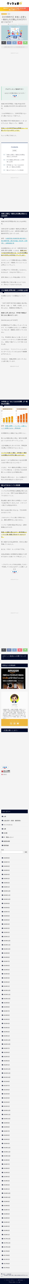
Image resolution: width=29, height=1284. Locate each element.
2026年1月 (6, 887)
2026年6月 (6, 866)
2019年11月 (6, 1152)
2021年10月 (6, 1077)
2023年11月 (6, 994)
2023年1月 (6, 1036)
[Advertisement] (14, 69)
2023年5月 (6, 1019)
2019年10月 (6, 1156)
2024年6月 (6, 965)
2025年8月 (6, 907)
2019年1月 (6, 1189)
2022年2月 (6, 1060)
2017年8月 (6, 1255)
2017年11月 (6, 1243)
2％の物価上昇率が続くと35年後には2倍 (15, 160)
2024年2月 (6, 982)
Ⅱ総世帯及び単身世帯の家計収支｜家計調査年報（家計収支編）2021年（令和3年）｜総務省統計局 (14, 241)
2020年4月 (6, 1143)
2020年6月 (6, 1135)
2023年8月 (6, 1007)
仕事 (4, 829)
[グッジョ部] (14, 5)
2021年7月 (6, 1085)
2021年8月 (6, 1081)
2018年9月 (6, 1201)
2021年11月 (6, 1073)
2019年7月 (6, 1164)
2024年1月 (6, 986)
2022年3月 (6, 1056)
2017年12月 (6, 1238)
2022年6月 (6, 1052)
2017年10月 (6, 1247)
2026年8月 (6, 858)
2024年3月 (6, 978)
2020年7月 (6, 1131)
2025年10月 (6, 899)
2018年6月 (6, 1214)
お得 (4, 816)
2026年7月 (6, 862)
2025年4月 (6, 924)
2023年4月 (6, 1023)
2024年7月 (6, 961)
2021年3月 (6, 1098)
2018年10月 (6, 1197)
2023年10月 (6, 998)
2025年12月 (6, 891)
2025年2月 (6, 932)
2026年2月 (6, 882)
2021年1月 (6, 1106)
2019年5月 (6, 1172)
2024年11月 (6, 945)
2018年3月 (6, 1226)
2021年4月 (6, 1094)
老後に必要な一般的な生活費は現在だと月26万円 (16, 155)
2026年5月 (6, 870)
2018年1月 (6, 1234)
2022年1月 (6, 1065)
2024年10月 (6, 949)
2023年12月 (6, 990)
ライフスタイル (7, 824)
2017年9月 (6, 1251)
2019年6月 (6, 1168)
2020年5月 (6, 1139)
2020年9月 (6, 1123)
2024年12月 (6, 940)
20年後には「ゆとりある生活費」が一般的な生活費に (15, 166)
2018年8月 (6, 1205)
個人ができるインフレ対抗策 (15, 170)
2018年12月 (6, 1193)
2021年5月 (6, 1089)
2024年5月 (6, 969)
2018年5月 (6, 1218)
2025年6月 (6, 916)
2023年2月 (6, 1031)
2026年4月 (6, 874)
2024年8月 (6, 957)
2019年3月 (6, 1180)
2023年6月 (6, 1015)
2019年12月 (6, 1147)
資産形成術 (4, 13)
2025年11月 (6, 895)
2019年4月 (6, 1176)
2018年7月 (6, 1209)
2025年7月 (6, 911)
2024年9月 (6, 953)
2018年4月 (6, 1222)
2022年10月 (6, 1044)
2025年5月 (6, 920)
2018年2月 (6, 1230)
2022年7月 (6, 1048)
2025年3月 (6, 928)
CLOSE (14, 150)
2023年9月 (6, 1002)
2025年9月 (6, 903)
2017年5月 (6, 1267)
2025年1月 (6, 936)
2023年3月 (6, 1027)
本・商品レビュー (8, 837)
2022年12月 (6, 1040)
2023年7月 (6, 1011)
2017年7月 (6, 1259)
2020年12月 (6, 1110)
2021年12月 (6, 1069)
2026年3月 (6, 878)
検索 (2, 849)
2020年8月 (6, 1127)
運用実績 (6, 845)
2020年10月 (6, 1118)
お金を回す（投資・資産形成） (12, 820)
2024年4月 (6, 973)
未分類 (5, 833)
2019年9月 (6, 1160)
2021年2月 (6, 1102)
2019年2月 (6, 1185)
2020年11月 (6, 1114)
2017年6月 (6, 1263)
